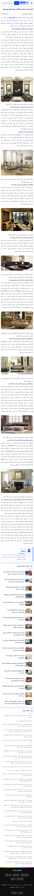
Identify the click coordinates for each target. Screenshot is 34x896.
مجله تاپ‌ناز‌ (24, 3)
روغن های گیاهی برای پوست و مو (24, 721)
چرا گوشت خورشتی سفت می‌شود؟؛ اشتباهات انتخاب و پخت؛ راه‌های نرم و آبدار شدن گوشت (17, 817)
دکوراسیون (24, 14)
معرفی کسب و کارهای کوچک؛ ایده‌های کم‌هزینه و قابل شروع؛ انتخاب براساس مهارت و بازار (18, 801)
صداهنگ (13, 879)
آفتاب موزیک (20, 879)
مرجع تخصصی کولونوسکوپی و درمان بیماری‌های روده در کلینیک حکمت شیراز (18, 847)
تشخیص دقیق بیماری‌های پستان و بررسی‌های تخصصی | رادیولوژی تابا (18, 796)
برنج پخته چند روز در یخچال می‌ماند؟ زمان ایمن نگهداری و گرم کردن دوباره (18, 736)
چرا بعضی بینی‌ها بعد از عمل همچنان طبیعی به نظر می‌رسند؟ (17, 767)
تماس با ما (14, 893)
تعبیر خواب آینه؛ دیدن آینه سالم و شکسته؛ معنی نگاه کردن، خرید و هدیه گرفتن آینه (18, 811)
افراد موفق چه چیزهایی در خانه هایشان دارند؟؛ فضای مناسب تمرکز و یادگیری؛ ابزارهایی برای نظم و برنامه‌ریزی (17, 852)
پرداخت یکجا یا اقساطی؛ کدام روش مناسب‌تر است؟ (19, 770)
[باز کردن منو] (31, 3)
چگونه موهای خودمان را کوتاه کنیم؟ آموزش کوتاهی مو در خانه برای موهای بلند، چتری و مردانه (17, 725)
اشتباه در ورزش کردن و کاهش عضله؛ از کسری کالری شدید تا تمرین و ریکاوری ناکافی (18, 831)
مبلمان (23, 29)
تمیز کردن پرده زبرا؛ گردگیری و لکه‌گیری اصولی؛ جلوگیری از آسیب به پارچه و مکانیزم (17, 785)
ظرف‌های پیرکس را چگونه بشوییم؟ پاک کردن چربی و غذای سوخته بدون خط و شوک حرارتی (18, 746)
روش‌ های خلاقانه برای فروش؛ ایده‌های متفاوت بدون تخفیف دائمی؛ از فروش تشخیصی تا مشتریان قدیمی (18, 806)
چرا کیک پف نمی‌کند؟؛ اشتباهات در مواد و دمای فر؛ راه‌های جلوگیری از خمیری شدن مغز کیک (18, 836)
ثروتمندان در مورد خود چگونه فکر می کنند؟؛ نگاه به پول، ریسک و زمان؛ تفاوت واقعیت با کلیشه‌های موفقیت (18, 857)
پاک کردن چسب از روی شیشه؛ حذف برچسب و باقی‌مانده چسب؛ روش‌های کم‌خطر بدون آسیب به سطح (18, 762)
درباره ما (20, 893)
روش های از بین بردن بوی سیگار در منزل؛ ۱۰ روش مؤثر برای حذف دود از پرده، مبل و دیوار (18, 751)
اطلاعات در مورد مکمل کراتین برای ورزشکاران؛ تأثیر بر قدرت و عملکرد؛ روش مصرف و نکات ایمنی (17, 826)
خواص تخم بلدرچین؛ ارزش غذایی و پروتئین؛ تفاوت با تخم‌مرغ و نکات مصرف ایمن (17, 774)
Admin (23, 551)
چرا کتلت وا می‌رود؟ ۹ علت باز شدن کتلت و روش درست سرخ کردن (17, 741)
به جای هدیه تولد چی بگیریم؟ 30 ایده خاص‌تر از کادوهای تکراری (18, 716)
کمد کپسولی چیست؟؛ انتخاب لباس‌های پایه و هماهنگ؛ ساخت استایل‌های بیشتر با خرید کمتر (17, 790)
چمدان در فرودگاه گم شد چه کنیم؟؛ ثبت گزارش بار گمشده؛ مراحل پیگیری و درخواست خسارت (18, 841)
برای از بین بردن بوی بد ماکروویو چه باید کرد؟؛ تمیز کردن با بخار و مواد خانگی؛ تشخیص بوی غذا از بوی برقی (18, 730)
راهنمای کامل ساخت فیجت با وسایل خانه (22, 821)
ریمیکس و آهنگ (24, 875)
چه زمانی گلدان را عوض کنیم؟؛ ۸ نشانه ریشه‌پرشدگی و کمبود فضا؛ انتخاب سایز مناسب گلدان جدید (17, 757)
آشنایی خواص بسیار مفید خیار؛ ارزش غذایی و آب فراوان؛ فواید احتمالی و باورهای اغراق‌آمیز (17, 780)
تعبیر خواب (8, 875)
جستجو (17, 3)
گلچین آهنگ (16, 875)
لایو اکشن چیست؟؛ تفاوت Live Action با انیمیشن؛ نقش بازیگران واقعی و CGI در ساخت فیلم (18, 862)
